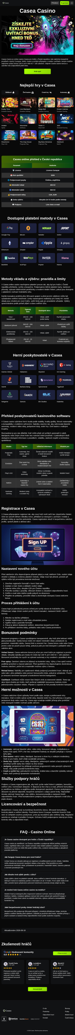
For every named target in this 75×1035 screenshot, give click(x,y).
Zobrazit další (37, 989)
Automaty (63, 92)
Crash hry (45, 92)
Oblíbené (8, 92)
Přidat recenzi (62, 953)
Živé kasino (27, 92)
